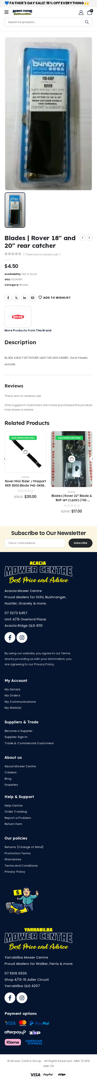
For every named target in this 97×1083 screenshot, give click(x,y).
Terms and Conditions (21, 865)
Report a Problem (18, 818)
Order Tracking (16, 811)
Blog (8, 778)
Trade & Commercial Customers (29, 743)
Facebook (8, 297)
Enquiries (11, 785)
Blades (24, 285)
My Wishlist (13, 708)
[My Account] (81, 12)
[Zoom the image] (38, 563)
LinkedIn (24, 297)
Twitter (16, 297)
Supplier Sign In (16, 737)
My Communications (20, 702)
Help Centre (14, 805)
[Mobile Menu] (8, 12)
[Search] (87, 22)
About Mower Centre (20, 766)
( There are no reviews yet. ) (41, 254)
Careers (10, 772)
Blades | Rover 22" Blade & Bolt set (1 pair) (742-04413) (71, 500)
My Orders (12, 695)
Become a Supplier (18, 731)
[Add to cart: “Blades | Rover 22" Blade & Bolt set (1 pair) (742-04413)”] (71, 459)
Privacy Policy (15, 872)
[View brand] (18, 316)
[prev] (82, 238)
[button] (4, 459)
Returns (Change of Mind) (24, 847)
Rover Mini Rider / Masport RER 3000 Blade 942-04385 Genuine (25, 485)
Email (32, 297)
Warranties (13, 859)
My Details (12, 689)
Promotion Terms (17, 853)
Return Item (13, 824)
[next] (89, 238)
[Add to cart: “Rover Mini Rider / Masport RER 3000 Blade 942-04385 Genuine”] (25, 451)
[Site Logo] (22, 12)
